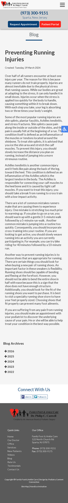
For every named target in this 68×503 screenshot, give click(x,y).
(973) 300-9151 (34, 12)
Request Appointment (23, 24)
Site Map (25, 486)
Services (11, 447)
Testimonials (14, 465)
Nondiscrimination (38, 486)
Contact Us (13, 469)
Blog (9, 458)
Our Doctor (13, 440)
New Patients (14, 451)
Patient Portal (50, 24)
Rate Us (11, 462)
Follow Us (42, 397)
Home (10, 436)
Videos (11, 454)
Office (10, 443)
